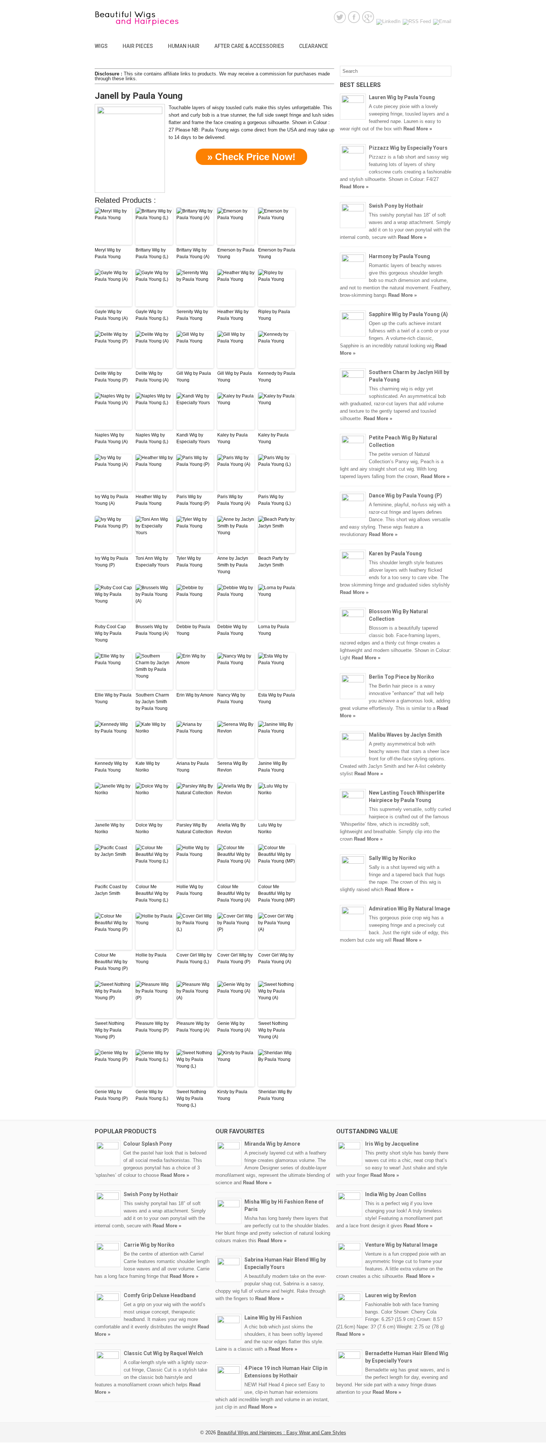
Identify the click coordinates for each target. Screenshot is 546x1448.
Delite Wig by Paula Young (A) (152, 377)
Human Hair (183, 46)
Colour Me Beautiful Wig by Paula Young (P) (111, 961)
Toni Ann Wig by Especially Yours (152, 562)
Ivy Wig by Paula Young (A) (111, 500)
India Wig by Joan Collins (395, 1194)
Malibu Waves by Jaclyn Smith (405, 735)
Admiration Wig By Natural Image (409, 909)
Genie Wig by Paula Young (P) (111, 1095)
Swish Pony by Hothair (396, 206)
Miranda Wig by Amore (272, 1144)
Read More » (417, 129)
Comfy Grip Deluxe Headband (160, 1295)
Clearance (313, 46)
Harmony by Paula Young (399, 256)
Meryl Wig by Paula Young (108, 253)
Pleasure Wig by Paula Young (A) (192, 1027)
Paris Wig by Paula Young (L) (274, 500)
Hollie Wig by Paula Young (189, 890)
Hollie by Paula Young (151, 958)
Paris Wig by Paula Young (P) (192, 500)
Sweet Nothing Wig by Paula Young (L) (191, 1098)
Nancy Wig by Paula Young (231, 698)
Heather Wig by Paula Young (232, 315)
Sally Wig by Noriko (392, 858)
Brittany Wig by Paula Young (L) (152, 253)
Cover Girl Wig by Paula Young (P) (235, 958)
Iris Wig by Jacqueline (392, 1144)
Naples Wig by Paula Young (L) (152, 438)
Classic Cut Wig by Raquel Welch (163, 1353)
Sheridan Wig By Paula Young (275, 1095)
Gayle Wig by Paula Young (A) (111, 315)
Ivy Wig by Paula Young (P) (111, 562)
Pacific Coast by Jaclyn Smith (111, 890)
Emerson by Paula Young (235, 253)
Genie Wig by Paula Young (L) (152, 1095)
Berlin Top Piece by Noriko (401, 677)
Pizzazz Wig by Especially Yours (408, 148)
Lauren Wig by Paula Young (402, 97)
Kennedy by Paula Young (276, 377)
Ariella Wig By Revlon (231, 828)
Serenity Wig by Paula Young (192, 315)
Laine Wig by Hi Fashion (273, 1318)
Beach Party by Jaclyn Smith (273, 562)
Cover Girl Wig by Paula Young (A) (275, 958)
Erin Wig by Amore (195, 695)
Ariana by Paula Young (192, 767)
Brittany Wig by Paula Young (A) (192, 253)
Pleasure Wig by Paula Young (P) (152, 1027)
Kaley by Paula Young (232, 438)
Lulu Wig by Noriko (270, 828)
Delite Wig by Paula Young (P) (111, 377)
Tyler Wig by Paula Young (189, 562)
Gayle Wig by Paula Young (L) (152, 315)
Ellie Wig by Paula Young (113, 698)
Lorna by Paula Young (273, 630)
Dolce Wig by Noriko (149, 828)
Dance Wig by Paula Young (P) (405, 496)
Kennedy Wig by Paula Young (111, 767)
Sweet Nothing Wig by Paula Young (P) (109, 1030)
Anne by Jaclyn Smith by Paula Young (232, 565)
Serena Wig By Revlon (232, 767)
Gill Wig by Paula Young (193, 377)
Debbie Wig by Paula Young (232, 630)
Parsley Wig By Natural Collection (194, 828)
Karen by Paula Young (395, 553)
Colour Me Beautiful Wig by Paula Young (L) (152, 893)
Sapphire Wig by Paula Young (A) (408, 314)
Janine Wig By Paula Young (272, 767)
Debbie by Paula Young (193, 630)
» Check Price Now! (251, 156)
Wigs (101, 46)
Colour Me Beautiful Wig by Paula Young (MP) (276, 893)
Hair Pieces (138, 46)
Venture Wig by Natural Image (401, 1245)
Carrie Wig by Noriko (149, 1245)
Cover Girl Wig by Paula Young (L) (194, 958)
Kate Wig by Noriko (148, 767)
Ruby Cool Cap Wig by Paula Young (110, 633)
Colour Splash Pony (147, 1144)
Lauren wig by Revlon (390, 1295)
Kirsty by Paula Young (232, 1095)
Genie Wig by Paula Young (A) (233, 1027)
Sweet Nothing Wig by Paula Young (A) (273, 1030)
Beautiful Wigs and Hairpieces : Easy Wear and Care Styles (281, 1432)
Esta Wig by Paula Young (276, 698)
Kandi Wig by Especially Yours (193, 438)
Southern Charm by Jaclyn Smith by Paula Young (152, 701)
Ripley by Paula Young (274, 315)
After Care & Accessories (249, 46)
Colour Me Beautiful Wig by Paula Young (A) (233, 893)
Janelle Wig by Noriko (109, 828)
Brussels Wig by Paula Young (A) (152, 630)
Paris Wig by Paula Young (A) (233, 500)
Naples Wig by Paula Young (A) (111, 438)
